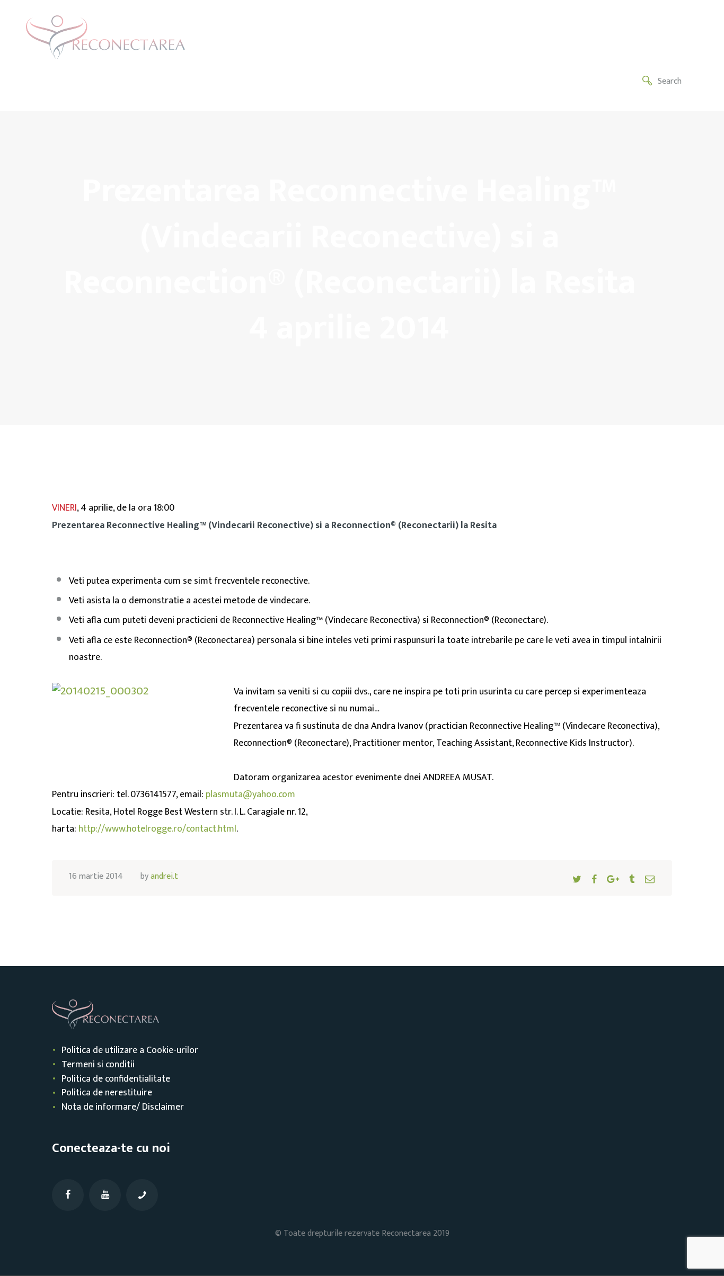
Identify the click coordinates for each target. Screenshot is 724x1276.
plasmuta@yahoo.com (250, 794)
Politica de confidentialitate (115, 1079)
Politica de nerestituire (106, 1093)
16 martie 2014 (96, 876)
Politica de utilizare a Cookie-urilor (129, 1050)
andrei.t (164, 876)
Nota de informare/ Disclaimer (122, 1107)
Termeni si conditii (98, 1065)
